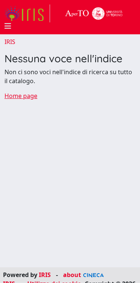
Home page (20, 96)
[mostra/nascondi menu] (7, 26)
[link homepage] (27, 13)
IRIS (9, 42)
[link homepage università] (94, 13)
